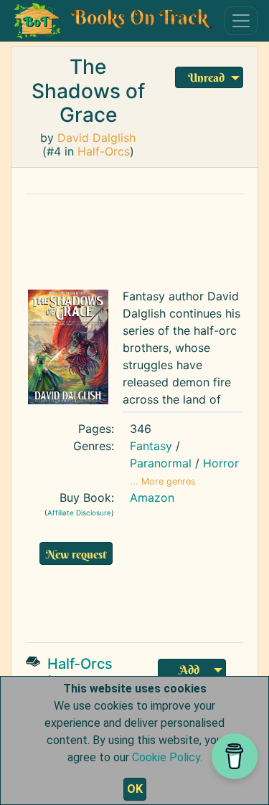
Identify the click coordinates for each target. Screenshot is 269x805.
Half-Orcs (103, 151)
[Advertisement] (146, 601)
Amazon (152, 497)
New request (76, 554)
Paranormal (161, 463)
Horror (221, 463)
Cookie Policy (166, 757)
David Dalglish (96, 137)
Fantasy (151, 446)
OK (135, 789)
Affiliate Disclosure (79, 512)
